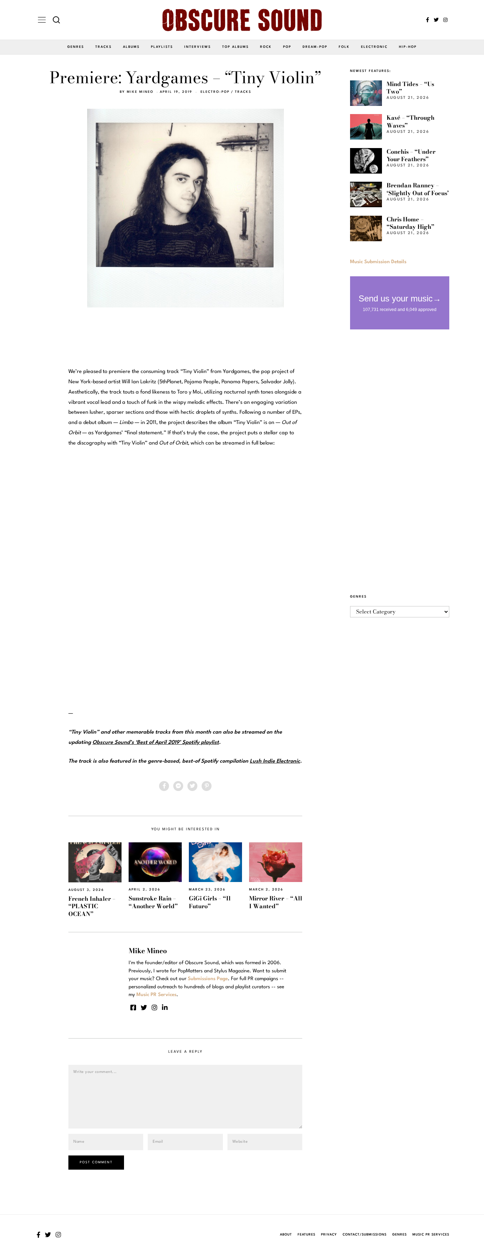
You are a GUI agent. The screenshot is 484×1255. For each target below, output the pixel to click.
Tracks (103, 47)
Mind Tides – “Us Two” (410, 87)
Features (306, 1234)
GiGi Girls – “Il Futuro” (210, 902)
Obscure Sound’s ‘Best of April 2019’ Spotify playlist (155, 742)
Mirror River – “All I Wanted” (275, 902)
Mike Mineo (140, 92)
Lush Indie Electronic (275, 761)
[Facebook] (427, 20)
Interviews (197, 47)
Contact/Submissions (365, 1234)
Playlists (162, 47)
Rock (266, 47)
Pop (287, 47)
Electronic (374, 47)
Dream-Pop (315, 47)
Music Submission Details (378, 261)
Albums (131, 47)
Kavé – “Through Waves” (410, 121)
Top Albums (235, 47)
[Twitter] (436, 20)
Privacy (329, 1234)
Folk (344, 47)
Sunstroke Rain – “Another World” (153, 902)
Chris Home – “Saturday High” (410, 223)
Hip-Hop (408, 47)
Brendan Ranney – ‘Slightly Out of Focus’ (418, 189)
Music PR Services (430, 1234)
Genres (75, 47)
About (286, 1234)
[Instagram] (445, 20)
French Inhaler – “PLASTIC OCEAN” (92, 906)
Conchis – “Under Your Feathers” (411, 155)
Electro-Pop (215, 92)
